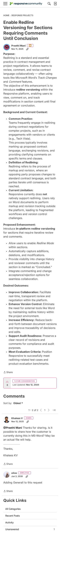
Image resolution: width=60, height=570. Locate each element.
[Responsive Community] (26, 3)
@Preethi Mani (12, 427)
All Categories (12, 508)
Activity (9, 522)
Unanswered (30, 529)
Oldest (17, 403)
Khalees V (17, 418)
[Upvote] (7, 382)
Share (8, 372)
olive (14, 473)
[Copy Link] (27, 49)
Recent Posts (12, 515)
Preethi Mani (18, 45)
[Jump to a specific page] (54, 410)
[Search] (49, 3)
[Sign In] (55, 3)
